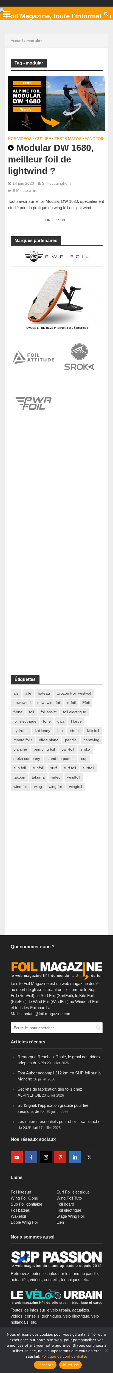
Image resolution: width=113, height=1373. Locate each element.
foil (31, 712)
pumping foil (44, 749)
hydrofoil (20, 730)
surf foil (69, 768)
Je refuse (70, 1365)
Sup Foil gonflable (26, 1204)
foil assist (48, 712)
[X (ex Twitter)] (89, 1157)
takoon (19, 777)
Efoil (86, 702)
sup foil (19, 768)
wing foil (56, 786)
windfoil (73, 777)
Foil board (65, 1204)
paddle (71, 740)
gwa (60, 721)
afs (16, 693)
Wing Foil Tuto (69, 1198)
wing (38, 786)
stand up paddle (61, 758)
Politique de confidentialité (64, 1356)
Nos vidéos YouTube (29, 138)
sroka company (26, 758)
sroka (85, 749)
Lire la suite (56, 220)
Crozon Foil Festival (73, 693)
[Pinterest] (60, 1157)
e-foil (71, 702)
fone (47, 721)
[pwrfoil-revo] (57, 289)
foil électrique (24, 721)
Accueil (17, 40)
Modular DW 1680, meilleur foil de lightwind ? (51, 159)
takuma (38, 777)
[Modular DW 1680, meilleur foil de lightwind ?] (56, 102)
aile (28, 693)
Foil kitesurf (21, 1192)
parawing (91, 740)
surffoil (88, 768)
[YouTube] (17, 1157)
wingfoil (75, 786)
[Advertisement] (56, 491)
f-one (17, 712)
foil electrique (74, 712)
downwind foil (49, 702)
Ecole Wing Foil (24, 1222)
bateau (44, 693)
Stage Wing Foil (70, 1216)
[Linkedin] (75, 1157)
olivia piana (48, 740)
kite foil (93, 730)
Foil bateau (20, 1210)
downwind (22, 702)
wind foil (20, 786)
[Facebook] (31, 1157)
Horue (76, 721)
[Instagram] (46, 1157)
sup (84, 758)
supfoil (38, 768)
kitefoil (74, 730)
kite (60, 730)
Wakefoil (18, 1216)
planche (20, 749)
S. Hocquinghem (56, 183)
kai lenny (42, 730)
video (56, 777)
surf (53, 768)
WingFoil (94, 138)
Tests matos (68, 138)
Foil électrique (68, 1210)
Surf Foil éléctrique (73, 1192)
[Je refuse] (106, 1350)
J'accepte (45, 1365)
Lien (60, 1222)
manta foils (22, 740)
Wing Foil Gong (24, 1198)
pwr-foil (67, 749)
